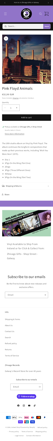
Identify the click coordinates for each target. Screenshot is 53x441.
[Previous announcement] (5, 2)
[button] (5, 14)
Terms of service (27, 431)
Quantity (5, 102)
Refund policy (11, 343)
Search (47, 26)
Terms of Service (12, 355)
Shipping (15, 98)
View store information (14, 133)
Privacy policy (14, 431)
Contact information (33, 436)
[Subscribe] (45, 295)
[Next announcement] (48, 2)
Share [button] (7, 194)
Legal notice (19, 436)
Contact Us (9, 331)
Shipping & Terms (12, 319)
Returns (8, 349)
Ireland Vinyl (15, 427)
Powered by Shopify (28, 427)
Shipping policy (41, 431)
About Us (8, 325)
